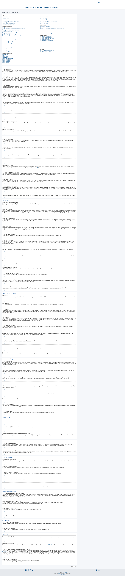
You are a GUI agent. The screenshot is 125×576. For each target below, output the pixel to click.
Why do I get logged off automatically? (8, 23)
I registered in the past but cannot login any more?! (10, 21)
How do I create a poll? (6, 42)
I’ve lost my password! (6, 22)
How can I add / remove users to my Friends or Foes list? (49, 33)
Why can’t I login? (5, 20)
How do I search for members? (45, 39)
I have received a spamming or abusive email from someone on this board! (52, 28)
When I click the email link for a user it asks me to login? (11, 35)
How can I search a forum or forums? (46, 36)
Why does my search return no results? (46, 37)
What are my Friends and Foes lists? (46, 32)
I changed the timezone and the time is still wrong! (10, 30)
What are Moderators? (43, 17)
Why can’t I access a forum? (6, 45)
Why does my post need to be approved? (9, 50)
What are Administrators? (44, 16)
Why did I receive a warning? (7, 47)
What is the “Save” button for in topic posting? (9, 49)
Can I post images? (5, 57)
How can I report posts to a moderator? (8, 48)
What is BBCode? (5, 54)
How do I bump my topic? (6, 51)
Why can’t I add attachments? (7, 46)
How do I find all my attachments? (45, 51)
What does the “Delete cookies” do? (8, 24)
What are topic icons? (5, 62)
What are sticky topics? (6, 60)
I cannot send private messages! (45, 26)
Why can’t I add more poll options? (8, 43)
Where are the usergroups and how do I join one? (48, 19)
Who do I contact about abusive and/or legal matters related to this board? (52, 56)
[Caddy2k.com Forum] (30, 3)
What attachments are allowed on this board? (47, 50)
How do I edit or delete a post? (7, 40)
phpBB (37, 167)
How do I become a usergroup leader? (46, 20)
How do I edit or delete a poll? (7, 44)
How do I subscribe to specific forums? (46, 45)
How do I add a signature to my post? (8, 41)
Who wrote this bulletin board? (45, 54)
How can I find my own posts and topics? (46, 40)
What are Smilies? (5, 56)
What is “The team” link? (44, 23)
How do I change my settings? (7, 27)
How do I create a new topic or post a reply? (9, 39)
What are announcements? (6, 59)
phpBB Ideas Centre (49, 544)
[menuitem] (97, 3)
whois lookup (4, 551)
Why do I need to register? (6, 16)
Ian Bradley (65, 572)
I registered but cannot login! (7, 19)
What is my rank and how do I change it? (9, 34)
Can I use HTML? (5, 55)
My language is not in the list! (7, 31)
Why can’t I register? (5, 18)
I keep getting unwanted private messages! (47, 27)
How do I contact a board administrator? (46, 57)
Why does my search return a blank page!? (47, 38)
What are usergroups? (43, 18)
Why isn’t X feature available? (45, 55)
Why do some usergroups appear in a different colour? (48, 21)
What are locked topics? (6, 61)
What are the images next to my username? (9, 32)
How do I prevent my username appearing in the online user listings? (13, 28)
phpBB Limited (31, 537)
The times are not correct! (6, 29)
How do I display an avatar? (6, 33)
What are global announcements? (7, 58)
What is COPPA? (5, 17)
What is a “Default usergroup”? (45, 22)
